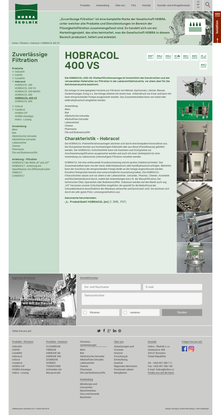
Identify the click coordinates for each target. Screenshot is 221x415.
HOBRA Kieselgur (24, 116)
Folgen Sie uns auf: (192, 341)
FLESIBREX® (53, 346)
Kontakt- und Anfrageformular (173, 5)
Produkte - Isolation (56, 341)
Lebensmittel (19, 142)
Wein (14, 129)
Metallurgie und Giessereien (88, 385)
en (198, 4)
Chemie (16, 146)
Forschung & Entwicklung (121, 358)
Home (15, 43)
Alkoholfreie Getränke (24, 139)
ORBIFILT (17, 172)
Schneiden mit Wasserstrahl (54, 371)
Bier (14, 132)
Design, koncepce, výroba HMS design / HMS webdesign (187, 408)
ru (198, 7)
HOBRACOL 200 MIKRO (27, 91)
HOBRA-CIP (21, 112)
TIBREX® (51, 349)
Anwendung (102, 5)
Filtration (24, 43)
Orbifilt (19, 75)
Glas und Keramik (89, 393)
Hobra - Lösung (23, 119)
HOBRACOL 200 (23, 84)
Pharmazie (18, 149)
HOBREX (51, 362)
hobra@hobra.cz (165, 369)
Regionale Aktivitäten (125, 366)
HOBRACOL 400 (23, 94)
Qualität (118, 362)
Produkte (85, 5)
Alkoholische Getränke (24, 136)
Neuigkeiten (120, 372)
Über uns (120, 5)
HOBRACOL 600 (23, 101)
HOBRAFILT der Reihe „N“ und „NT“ (30, 162)
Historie (118, 353)
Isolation (135, 312)
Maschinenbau (88, 390)
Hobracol (35, 43)
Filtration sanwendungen (88, 343)
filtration (95, 312)
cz (198, 1)
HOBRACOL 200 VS (25, 88)
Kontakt (146, 5)
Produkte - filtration (22, 341)
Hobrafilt (20, 71)
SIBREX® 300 (53, 356)
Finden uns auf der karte (161, 372)
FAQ (133, 5)
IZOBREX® (52, 359)
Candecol (20, 109)
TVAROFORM (53, 366)
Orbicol (19, 106)
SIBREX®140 (53, 353)
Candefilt (20, 78)
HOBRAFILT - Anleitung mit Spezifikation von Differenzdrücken (31, 167)
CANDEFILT (18, 175)
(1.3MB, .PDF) (98, 202)
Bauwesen (85, 397)
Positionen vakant (124, 369)
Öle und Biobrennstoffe (24, 152)
